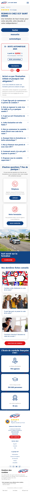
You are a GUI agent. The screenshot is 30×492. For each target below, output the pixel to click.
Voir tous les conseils (15, 343)
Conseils (15, 446)
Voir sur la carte (15, 431)
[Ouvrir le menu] (28, 2)
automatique (15, 39)
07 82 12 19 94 (15, 433)
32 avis (15, 9)
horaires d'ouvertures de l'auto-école (15, 194)
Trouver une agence (15, 456)
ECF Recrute (15, 458)
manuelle (15, 34)
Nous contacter (15, 223)
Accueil (3, 7)
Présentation (15, 454)
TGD (15, 448)
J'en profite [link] (15, 66)
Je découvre (8, 260)
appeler (15, 198)
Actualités (15, 462)
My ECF (15, 443)
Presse (15, 460)
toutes (15, 30)
